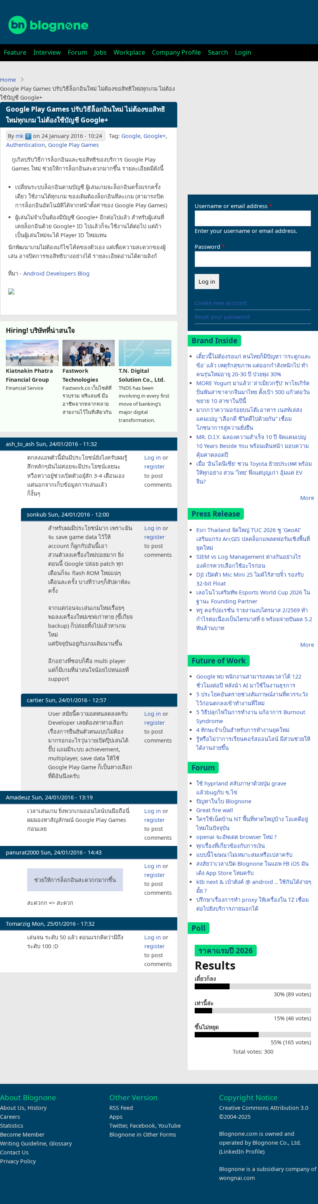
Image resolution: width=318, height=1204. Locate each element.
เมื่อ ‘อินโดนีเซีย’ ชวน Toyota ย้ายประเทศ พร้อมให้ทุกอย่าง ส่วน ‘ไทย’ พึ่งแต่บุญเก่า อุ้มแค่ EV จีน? (254, 472)
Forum (77, 52)
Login (243, 52)
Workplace (129, 52)
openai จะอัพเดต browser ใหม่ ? (236, 837)
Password (207, 246)
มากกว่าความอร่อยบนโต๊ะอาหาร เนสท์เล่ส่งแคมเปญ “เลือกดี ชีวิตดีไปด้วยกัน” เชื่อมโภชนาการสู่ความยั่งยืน (249, 418)
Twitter (118, 1125)
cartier (35, 700)
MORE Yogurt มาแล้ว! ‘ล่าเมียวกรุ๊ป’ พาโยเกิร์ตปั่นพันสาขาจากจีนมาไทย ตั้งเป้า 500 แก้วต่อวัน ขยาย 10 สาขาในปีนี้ (253, 392)
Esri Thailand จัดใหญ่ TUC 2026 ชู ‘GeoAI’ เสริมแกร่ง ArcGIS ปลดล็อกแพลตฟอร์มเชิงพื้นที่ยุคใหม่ (253, 538)
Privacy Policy (18, 1161)
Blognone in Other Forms (142, 1134)
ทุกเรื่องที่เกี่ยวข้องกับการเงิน (230, 845)
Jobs (100, 52)
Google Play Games (73, 144)
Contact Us (14, 1152)
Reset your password (222, 316)
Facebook (142, 1125)
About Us (12, 1107)
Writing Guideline (23, 1143)
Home (8, 79)
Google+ (154, 136)
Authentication (25, 144)
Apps (116, 1116)
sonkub (37, 514)
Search (218, 52)
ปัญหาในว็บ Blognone (223, 801)
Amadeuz (18, 797)
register (154, 466)
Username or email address (231, 206)
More (307, 497)
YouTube (169, 1125)
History (37, 1107)
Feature (15, 52)
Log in (152, 457)
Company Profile (176, 52)
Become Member (22, 1134)
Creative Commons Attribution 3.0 (263, 1107)
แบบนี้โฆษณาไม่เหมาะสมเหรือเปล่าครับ (244, 854)
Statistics (11, 1125)
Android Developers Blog (56, 273)
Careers (10, 1116)
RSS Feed (121, 1107)
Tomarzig (18, 923)
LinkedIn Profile (242, 1151)
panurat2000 (22, 852)
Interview (47, 52)
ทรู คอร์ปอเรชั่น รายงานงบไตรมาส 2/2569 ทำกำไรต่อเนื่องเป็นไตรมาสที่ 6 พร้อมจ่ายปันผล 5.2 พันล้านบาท (254, 619)
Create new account (221, 303)
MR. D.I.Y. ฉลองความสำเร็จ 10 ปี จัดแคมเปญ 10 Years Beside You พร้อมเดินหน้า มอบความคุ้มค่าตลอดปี (252, 445)
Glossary (60, 1143)
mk (20, 136)
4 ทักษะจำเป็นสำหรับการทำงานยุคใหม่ (242, 730)
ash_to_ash (20, 444)
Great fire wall (214, 810)
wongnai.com (237, 1178)
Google (130, 136)
